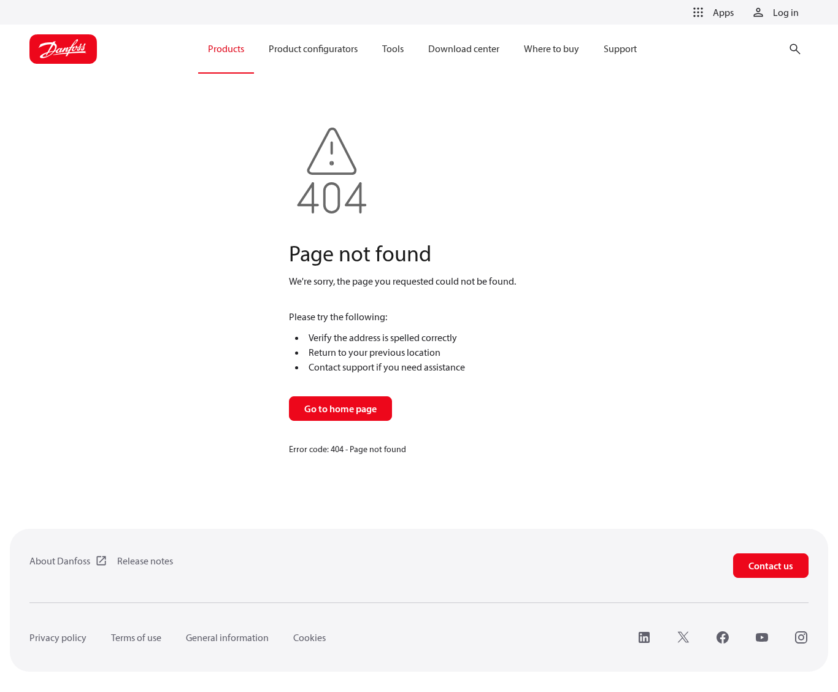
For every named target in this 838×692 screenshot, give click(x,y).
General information (227, 637)
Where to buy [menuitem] (551, 48)
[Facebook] (722, 637)
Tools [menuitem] (393, 48)
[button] (711, 12)
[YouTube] (762, 637)
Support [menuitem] (620, 48)
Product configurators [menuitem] (313, 48)
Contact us (770, 565)
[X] (683, 637)
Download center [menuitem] (463, 48)
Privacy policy (57, 637)
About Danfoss (59, 561)
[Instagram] (801, 637)
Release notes (145, 561)
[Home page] (63, 49)
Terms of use (136, 637)
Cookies (309, 637)
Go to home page (340, 408)
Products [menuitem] (226, 48)
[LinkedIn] (644, 637)
